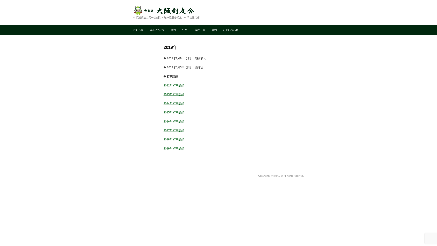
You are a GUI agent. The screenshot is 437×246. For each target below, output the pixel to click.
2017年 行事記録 (174, 130)
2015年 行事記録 (174, 112)
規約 (214, 30)
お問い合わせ (230, 30)
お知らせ (138, 30)
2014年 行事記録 (174, 103)
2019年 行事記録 (174, 148)
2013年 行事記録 (174, 94)
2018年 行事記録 (174, 139)
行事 (184, 30)
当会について (157, 30)
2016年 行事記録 (174, 121)
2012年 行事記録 (174, 85)
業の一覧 (200, 30)
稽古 (173, 30)
